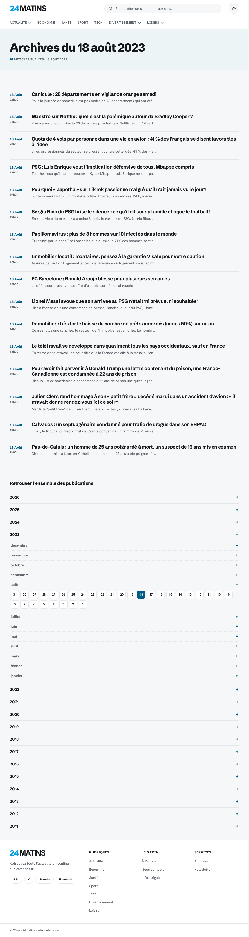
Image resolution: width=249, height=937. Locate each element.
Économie (46, 22)
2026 (14, 502)
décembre (19, 551)
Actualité (18, 22)
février (16, 671)
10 (219, 600)
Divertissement (122, 22)
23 (92, 600)
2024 (15, 527)
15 (170, 600)
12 (199, 600)
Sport (83, 22)
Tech (98, 22)
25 (73, 600)
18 (141, 600)
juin (14, 632)
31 (15, 600)
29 (34, 600)
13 (190, 600)
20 (122, 600)
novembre (19, 561)
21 (112, 600)
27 (53, 600)
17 (151, 600)
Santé (66, 22)
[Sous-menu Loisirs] (162, 23)
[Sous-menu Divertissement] (139, 23)
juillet (15, 622)
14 (180, 600)
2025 (14, 515)
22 (102, 600)
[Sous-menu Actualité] (29, 23)
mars (15, 662)
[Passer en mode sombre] (234, 8)
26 (63, 600)
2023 (14, 540)
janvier (16, 681)
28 (44, 600)
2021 (14, 707)
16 (160, 600)
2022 (14, 695)
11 (209, 600)
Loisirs (153, 22)
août (14, 590)
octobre (17, 571)
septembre (20, 580)
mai (14, 642)
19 (131, 600)
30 (24, 600)
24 (83, 600)
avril (14, 652)
